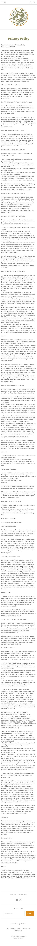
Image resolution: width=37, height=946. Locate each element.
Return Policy (18, 930)
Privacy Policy (26, 928)
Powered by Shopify (18, 938)
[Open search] (5, 2)
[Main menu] (2, 2)
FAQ (7, 928)
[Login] (31, 2)
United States (17, 924)
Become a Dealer (15, 928)
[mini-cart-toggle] (34, 2)
